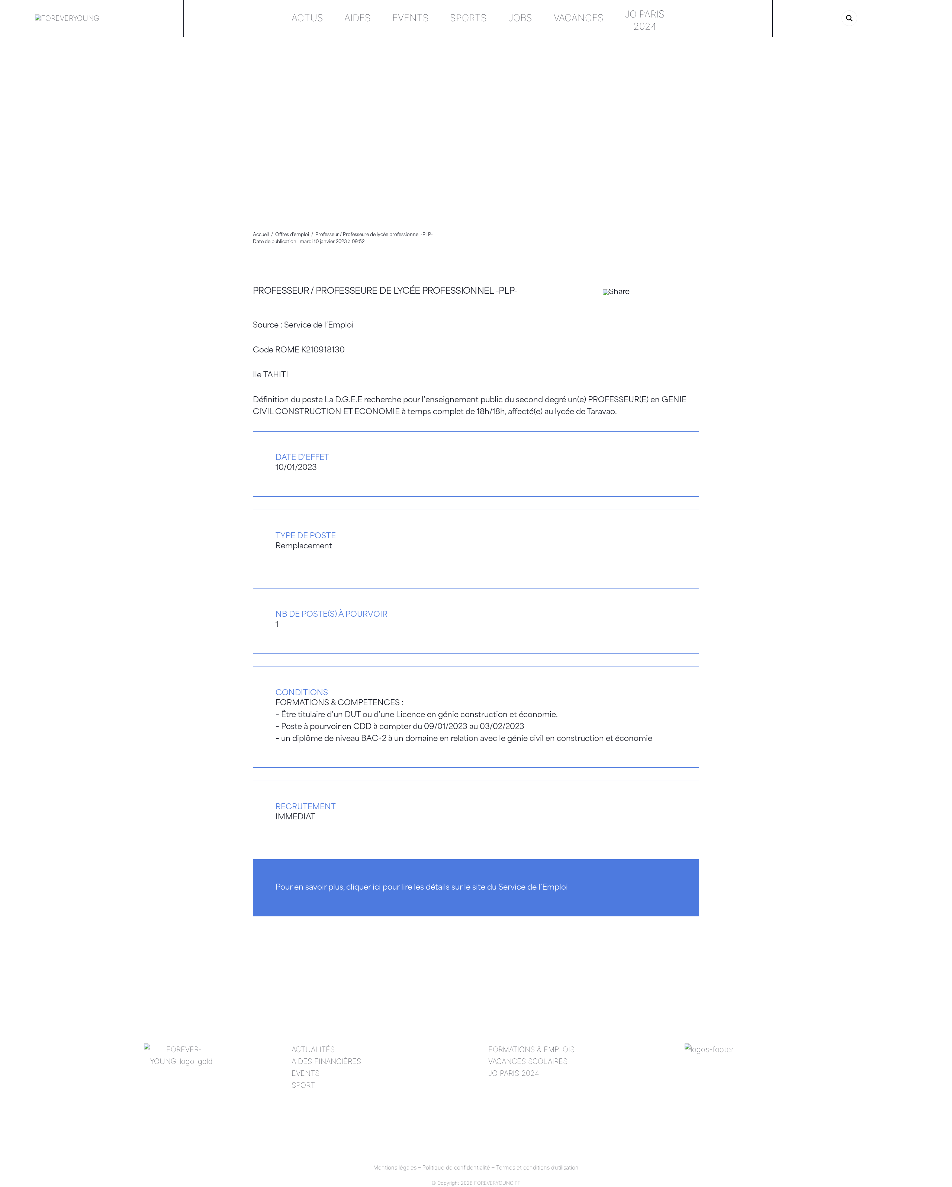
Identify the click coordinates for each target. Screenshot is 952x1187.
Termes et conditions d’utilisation (537, 1167)
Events (410, 17)
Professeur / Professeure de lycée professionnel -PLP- (385, 291)
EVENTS (305, 1073)
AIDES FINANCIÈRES (326, 1061)
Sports (468, 17)
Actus (307, 17)
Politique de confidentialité (456, 1167)
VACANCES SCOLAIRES (527, 1061)
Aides (357, 17)
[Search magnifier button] (849, 18)
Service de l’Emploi (319, 325)
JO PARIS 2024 (513, 1073)
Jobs (520, 17)
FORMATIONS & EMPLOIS (531, 1049)
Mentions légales (394, 1167)
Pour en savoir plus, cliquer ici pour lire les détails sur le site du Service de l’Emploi (422, 887)
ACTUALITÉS (313, 1049)
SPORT (303, 1085)
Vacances (579, 17)
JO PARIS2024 (645, 20)
